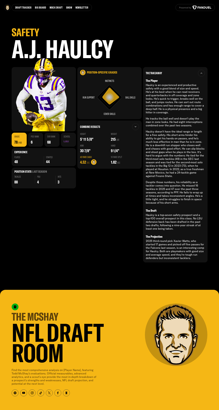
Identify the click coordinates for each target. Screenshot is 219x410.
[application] (109, 97)
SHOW (69, 7)
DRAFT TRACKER (23, 7)
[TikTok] (40, 392)
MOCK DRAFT (56, 7)
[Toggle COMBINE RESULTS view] (135, 126)
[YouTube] (23, 392)
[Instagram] (32, 392)
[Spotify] (15, 392)
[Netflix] (66, 392)
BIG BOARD (40, 7)
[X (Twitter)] (49, 392)
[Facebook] (57, 392)
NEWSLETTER (81, 7)
